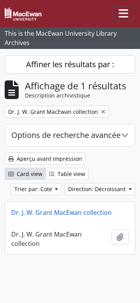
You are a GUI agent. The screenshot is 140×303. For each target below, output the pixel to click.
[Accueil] (26, 14)
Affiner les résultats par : (70, 64)
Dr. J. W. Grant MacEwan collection (61, 212)
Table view (70, 174)
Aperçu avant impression (48, 158)
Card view (28, 174)
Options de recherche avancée (66, 135)
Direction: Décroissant (97, 189)
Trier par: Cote (34, 189)
